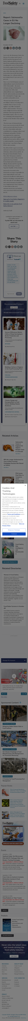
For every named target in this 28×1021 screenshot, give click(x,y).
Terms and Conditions (13, 514)
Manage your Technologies (14, 530)
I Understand (14, 534)
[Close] (25, 485)
